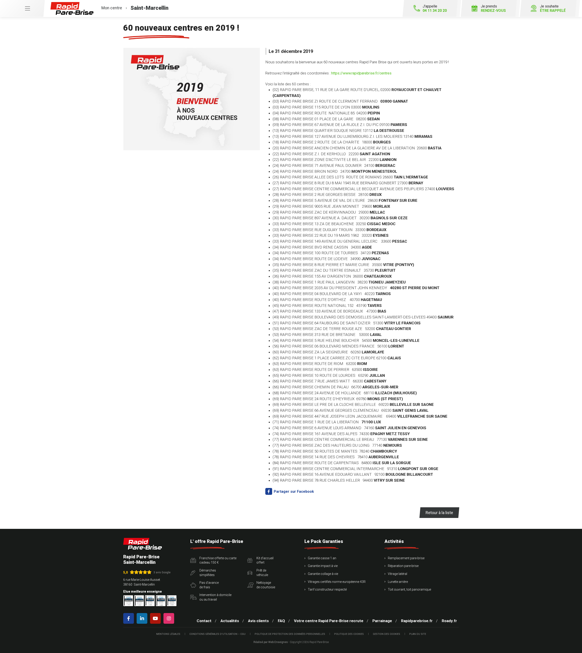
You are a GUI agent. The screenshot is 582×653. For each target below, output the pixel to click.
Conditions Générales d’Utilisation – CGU (217, 634)
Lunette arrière (398, 582)
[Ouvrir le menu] (22, 8)
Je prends (493, 8)
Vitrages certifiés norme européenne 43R (337, 582)
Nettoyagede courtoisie (265, 585)
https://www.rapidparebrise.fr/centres (361, 73)
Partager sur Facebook (293, 491)
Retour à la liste (439, 512)
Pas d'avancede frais (209, 585)
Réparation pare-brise (403, 566)
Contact (204, 621)
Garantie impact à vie (323, 566)
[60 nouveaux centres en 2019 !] (191, 99)
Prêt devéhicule (262, 573)
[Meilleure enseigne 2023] (172, 600)
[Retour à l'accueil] (142, 544)
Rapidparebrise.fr (417, 621)
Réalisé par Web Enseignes (270, 642)
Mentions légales (168, 634)
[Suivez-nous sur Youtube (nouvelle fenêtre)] (156, 618)
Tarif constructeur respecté (327, 589)
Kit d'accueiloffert (264, 560)
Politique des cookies (349, 634)
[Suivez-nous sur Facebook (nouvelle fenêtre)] (129, 618)
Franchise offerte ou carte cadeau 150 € (217, 560)
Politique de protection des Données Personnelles (290, 634)
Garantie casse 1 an (322, 558)
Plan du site (417, 634)
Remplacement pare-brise (406, 558)
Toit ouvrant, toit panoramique (409, 589)
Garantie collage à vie (323, 574)
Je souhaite (553, 8)
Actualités (230, 621)
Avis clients (258, 621)
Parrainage (382, 621)
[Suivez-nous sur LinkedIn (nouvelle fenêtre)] (143, 618)
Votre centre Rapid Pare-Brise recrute (328, 621)
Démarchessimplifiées (207, 573)
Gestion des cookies (386, 634)
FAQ (281, 621)
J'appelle (435, 8)
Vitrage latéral (397, 574)
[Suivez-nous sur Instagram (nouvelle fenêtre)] (169, 618)
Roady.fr (449, 621)
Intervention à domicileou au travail (215, 597)
